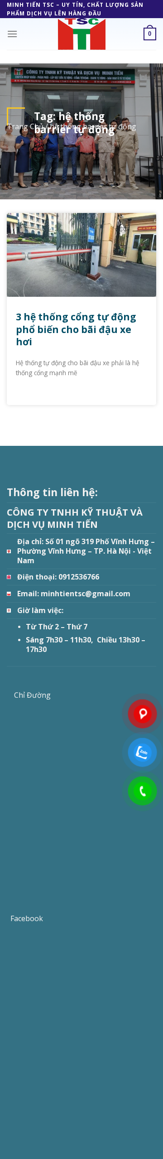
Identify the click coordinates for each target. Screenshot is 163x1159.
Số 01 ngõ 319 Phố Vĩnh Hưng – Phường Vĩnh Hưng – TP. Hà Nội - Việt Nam (86, 550)
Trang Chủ (25, 126)
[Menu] (12, 34)
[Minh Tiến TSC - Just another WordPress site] (81, 34)
